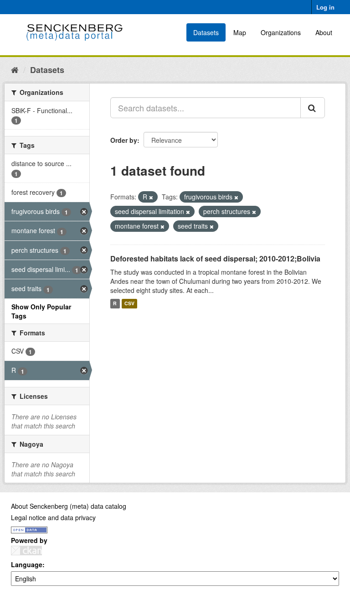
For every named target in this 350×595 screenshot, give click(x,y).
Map (239, 32)
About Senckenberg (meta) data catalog (68, 506)
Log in (325, 7)
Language (26, 564)
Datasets (206, 32)
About (323, 32)
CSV (129, 303)
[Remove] (151, 197)
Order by (123, 140)
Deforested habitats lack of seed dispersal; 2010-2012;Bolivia (215, 258)
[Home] (15, 69)
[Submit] (312, 107)
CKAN (26, 550)
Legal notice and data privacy (53, 517)
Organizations (281, 32)
